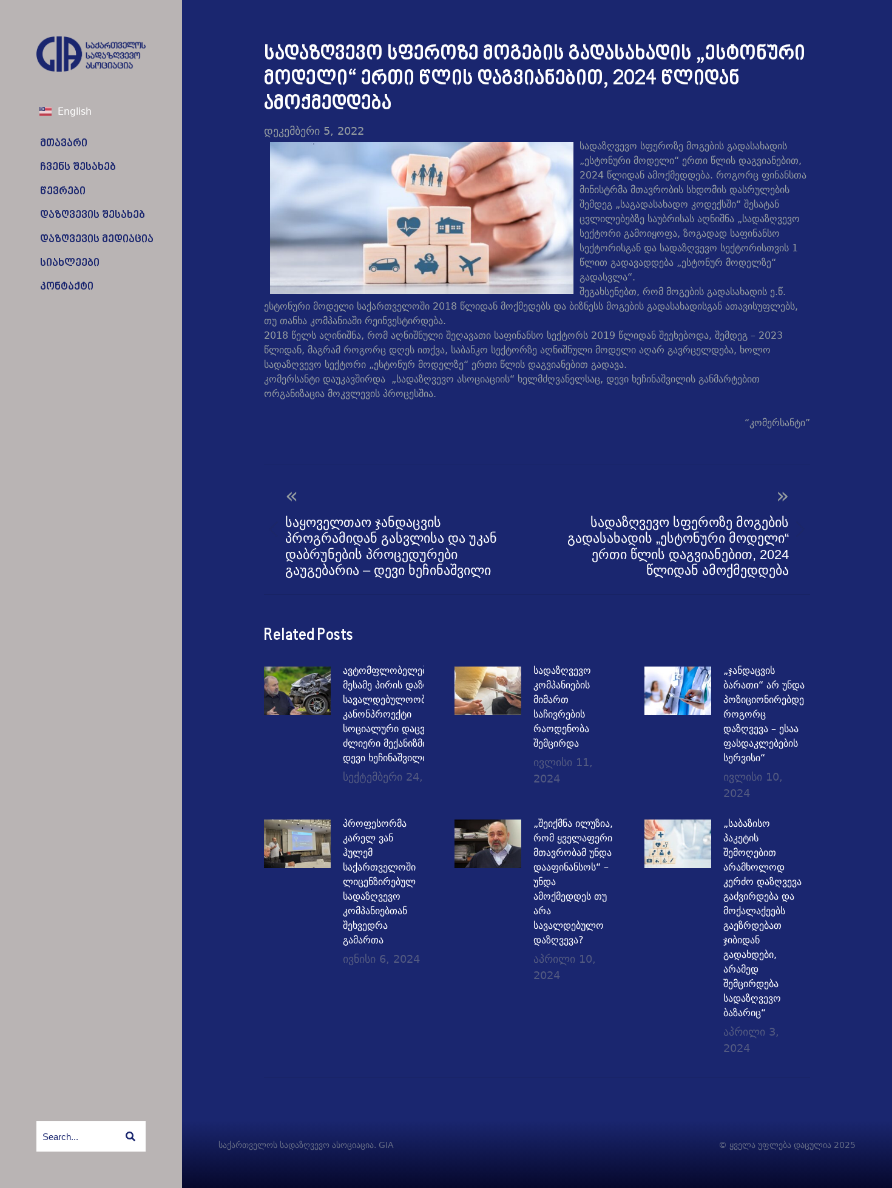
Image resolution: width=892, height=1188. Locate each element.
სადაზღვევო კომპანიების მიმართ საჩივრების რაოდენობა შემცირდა (562, 707)
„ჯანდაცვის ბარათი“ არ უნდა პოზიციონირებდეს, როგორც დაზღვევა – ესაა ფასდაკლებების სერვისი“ (767, 714)
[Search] (130, 1136)
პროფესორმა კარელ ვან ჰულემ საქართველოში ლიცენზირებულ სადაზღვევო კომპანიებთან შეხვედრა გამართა (379, 882)
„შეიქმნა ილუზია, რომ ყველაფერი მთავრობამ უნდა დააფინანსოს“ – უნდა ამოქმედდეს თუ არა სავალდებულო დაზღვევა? (573, 882)
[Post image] (297, 691)
